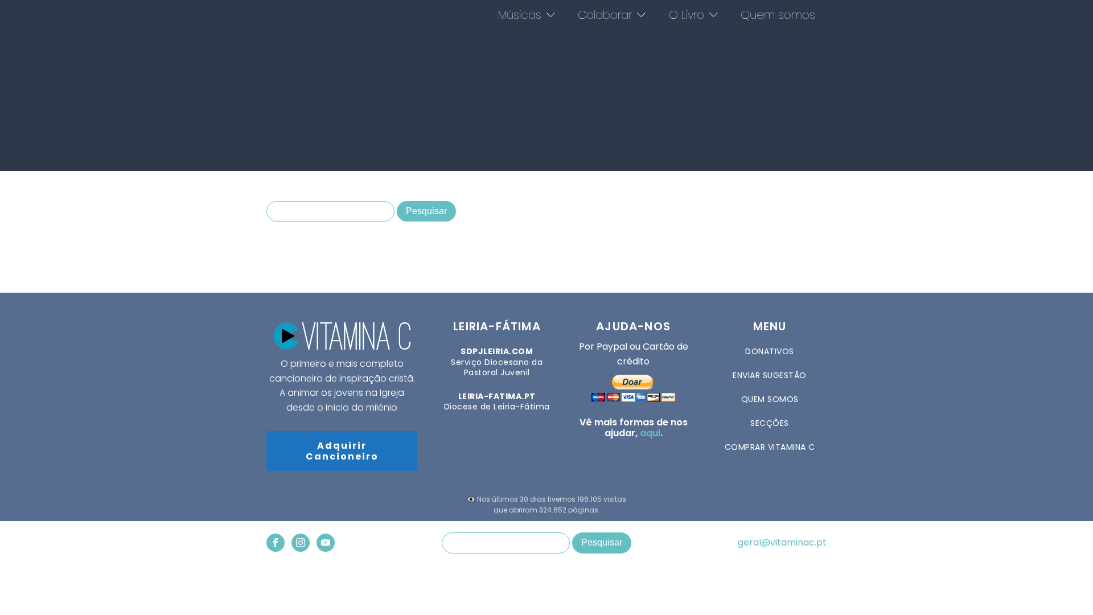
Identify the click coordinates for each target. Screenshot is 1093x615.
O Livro (686, 15)
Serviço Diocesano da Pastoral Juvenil (497, 362)
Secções (769, 423)
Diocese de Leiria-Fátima (497, 401)
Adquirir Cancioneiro (342, 451)
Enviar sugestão (770, 375)
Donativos (769, 351)
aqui (650, 433)
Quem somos (778, 15)
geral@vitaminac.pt (782, 542)
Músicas (519, 15)
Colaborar (605, 15)
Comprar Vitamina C (770, 447)
